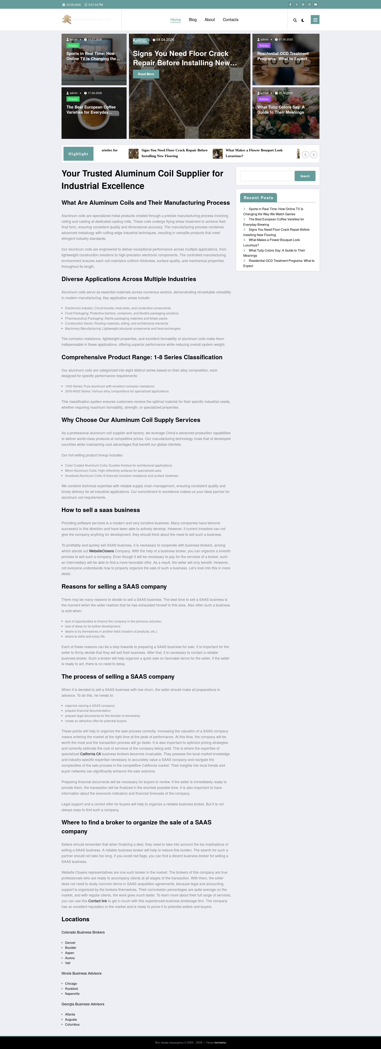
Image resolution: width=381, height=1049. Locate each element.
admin (73, 39)
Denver (70, 942)
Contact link (97, 900)
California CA (90, 753)
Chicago (71, 983)
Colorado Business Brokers (83, 932)
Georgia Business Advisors (83, 1003)
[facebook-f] (290, 4)
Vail (67, 963)
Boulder (70, 947)
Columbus (72, 1024)
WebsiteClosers (101, 550)
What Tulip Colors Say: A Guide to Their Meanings (281, 109)
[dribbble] (303, 4)
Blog (193, 19)
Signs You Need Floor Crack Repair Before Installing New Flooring (151, 153)
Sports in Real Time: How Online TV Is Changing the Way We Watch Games (91, 56)
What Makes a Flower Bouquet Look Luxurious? (231, 153)
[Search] (295, 19)
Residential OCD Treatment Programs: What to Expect (283, 56)
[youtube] (315, 4)
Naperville (72, 993)
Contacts (231, 19)
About (210, 19)
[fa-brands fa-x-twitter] (296, 4)
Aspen (69, 952)
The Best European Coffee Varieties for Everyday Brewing (91, 109)
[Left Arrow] (305, 154)
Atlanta (70, 1014)
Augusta (71, 1019)
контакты (220, 1042)
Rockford (71, 988)
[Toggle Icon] (315, 19)
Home (175, 19)
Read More (149, 74)
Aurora (70, 958)
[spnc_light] (302, 19)
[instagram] (309, 4)
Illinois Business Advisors (82, 973)
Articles (73, 45)
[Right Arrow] (313, 154)
